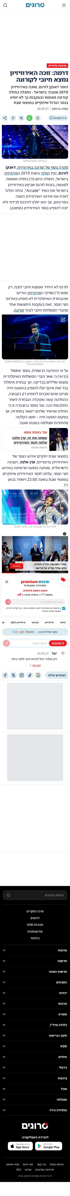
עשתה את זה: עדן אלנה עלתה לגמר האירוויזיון (29, 440)
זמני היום (28, 1164)
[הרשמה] (8, 602)
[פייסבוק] (5, 675)
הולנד (45, 173)
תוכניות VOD (35, 925)
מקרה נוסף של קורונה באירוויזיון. (42, 167)
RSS (18, 1169)
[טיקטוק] (30, 675)
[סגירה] (6, 582)
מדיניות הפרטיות (44, 1169)
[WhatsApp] (29, 118)
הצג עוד (36, 665)
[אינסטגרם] (21, 675)
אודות (28, 1169)
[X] (21, 118)
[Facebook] (13, 118)
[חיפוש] (5, 5)
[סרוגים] (35, 1126)
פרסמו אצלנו (57, 1164)
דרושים (35, 918)
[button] (64, 534)
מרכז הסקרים (35, 911)
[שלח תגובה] (6, 643)
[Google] (38, 118)
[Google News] (38, 675)
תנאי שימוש (12, 1164)
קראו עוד (16, 566)
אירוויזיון (11, 173)
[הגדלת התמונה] (63, 319)
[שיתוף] (5, 118)
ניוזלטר (35, 938)
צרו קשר (41, 1164)
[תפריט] (64, 5)
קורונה (19, 310)
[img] (35, 337)
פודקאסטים (35, 931)
